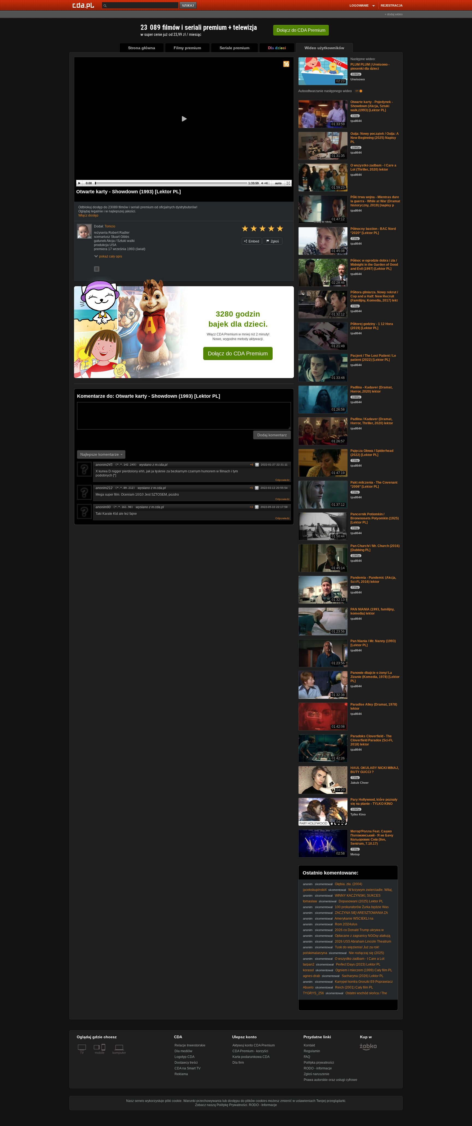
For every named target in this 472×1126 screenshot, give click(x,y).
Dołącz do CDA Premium (238, 353)
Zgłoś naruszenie (316, 1074)
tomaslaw (310, 901)
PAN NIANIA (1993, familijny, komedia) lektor (372, 611)
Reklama (181, 1074)
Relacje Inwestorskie (190, 1045)
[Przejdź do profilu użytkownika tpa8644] (84, 231)
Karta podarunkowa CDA (251, 1057)
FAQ (307, 1057)
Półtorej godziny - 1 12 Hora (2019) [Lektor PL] (371, 326)
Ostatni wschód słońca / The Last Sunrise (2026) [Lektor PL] (345, 995)
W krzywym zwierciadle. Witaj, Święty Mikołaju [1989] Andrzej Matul (348, 892)
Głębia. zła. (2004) (348, 884)
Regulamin (312, 1051)
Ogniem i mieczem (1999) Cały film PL (363, 970)
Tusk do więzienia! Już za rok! (357, 947)
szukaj (188, 5)
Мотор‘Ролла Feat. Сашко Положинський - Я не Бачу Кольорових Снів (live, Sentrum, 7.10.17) (371, 837)
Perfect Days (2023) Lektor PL (358, 964)
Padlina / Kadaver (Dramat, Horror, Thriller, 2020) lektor (371, 421)
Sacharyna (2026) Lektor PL (363, 976)
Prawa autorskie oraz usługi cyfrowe (330, 1080)
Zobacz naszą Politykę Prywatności (221, 1105)
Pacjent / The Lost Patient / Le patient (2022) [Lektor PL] (373, 358)
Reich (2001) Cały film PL (354, 987)
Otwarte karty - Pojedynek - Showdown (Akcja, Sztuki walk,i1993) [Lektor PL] (371, 106)
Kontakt (309, 1045)
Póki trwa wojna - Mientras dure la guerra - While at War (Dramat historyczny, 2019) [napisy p (375, 201)
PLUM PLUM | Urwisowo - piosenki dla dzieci (370, 67)
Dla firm (238, 1062)
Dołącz (301, 30)
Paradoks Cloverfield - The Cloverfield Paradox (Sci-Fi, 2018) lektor (371, 740)
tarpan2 (308, 964)
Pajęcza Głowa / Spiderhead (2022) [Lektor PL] (371, 453)
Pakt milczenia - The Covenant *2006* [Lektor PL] (373, 485)
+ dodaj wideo (394, 14)
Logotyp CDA (184, 1057)
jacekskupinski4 (315, 890)
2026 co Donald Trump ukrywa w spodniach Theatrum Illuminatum (343, 932)
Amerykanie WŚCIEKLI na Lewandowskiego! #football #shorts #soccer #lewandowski (346, 921)
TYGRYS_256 (313, 993)
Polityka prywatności (319, 1062)
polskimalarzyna (315, 953)
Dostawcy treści (186, 1062)
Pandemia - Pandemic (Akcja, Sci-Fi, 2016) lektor (373, 580)
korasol (308, 970)
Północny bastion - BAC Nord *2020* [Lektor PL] (373, 231)
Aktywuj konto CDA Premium (253, 1045)
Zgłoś (274, 241)
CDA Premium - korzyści (250, 1051)
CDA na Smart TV (187, 1068)
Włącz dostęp (88, 215)
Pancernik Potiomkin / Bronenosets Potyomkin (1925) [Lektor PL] (374, 518)
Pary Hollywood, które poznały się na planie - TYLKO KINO (373, 802)
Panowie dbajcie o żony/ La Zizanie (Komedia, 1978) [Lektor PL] (375, 677)
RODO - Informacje (263, 1105)
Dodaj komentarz (272, 435)
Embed (253, 241)
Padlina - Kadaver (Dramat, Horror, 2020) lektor (371, 389)
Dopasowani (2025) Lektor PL (361, 901)
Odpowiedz (282, 479)
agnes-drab (311, 976)
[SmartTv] (104, 1056)
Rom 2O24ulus (346, 924)
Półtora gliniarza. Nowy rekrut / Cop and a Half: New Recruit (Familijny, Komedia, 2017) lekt (374, 296)
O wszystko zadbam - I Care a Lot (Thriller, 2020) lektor (373, 167)
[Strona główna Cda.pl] (84, 5)
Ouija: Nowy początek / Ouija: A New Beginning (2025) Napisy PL (374, 138)
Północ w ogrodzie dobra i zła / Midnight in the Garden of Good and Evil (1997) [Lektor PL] (374, 265)
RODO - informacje (318, 1068)
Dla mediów (183, 1051)
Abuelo (308, 987)
